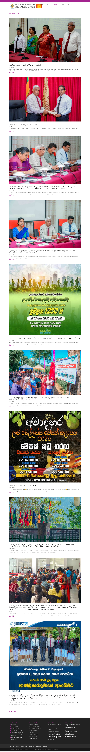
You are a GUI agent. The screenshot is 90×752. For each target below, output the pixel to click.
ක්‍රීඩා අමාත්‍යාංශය (33, 732)
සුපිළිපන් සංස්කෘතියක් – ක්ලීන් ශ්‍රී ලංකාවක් (25, 65)
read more (11, 72)
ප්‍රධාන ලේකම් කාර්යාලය (34, 724)
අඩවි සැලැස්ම (67, 1)
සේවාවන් (17, 746)
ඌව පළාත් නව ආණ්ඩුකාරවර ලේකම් (23, 124)
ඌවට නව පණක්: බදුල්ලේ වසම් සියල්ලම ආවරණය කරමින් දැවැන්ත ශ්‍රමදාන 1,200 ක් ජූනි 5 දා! (44, 338)
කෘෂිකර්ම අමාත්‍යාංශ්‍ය (34, 734)
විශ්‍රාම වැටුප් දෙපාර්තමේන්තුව (17, 730)
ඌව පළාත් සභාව (14, 726)
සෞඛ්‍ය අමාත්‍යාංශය (33, 738)
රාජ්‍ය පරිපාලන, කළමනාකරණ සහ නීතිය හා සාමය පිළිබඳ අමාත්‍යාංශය (17, 734)
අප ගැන (48, 4)
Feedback (78, 1)
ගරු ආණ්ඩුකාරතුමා (40, 4)
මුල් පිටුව (33, 4)
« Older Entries (12, 711)
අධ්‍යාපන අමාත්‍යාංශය (34, 730)
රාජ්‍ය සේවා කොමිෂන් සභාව (35, 726)
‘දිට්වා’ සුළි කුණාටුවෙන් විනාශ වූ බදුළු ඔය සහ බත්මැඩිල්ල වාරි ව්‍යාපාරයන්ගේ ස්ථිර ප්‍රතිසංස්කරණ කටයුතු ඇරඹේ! (39, 398)
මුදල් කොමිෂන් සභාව (15, 728)
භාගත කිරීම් (55, 4)
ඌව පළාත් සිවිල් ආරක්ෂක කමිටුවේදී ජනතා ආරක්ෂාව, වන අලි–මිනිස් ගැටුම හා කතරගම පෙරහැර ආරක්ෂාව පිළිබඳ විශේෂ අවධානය (42, 251)
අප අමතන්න (73, 1)
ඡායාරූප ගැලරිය (24, 746)
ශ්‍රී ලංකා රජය (13, 724)
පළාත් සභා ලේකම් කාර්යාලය (35, 728)
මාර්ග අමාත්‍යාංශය (33, 736)
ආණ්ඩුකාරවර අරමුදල (65, 4)
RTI (71, 4)
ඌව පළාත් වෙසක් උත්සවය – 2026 (22, 485)
